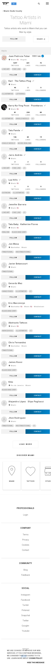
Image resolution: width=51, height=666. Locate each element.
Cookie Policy (35, 658)
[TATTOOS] (30, 461)
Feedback (25, 575)
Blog (26, 570)
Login (25, 515)
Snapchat (25, 615)
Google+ (25, 626)
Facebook (25, 600)
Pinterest (25, 610)
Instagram (25, 595)
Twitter (26, 620)
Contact (25, 550)
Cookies (25, 545)
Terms (25, 534)
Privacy (25, 540)
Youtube (25, 631)
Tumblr (25, 605)
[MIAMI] (11, 461)
